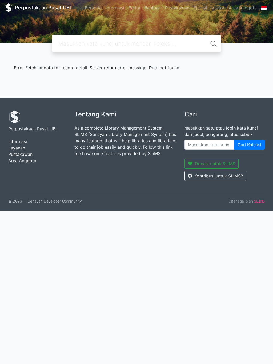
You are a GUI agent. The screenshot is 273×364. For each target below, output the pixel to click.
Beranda (93, 7)
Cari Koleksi (249, 144)
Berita (134, 7)
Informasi (115, 7)
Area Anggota (243, 7)
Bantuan (152, 7)
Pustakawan (177, 7)
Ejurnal (200, 7)
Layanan (16, 148)
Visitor (217, 7)
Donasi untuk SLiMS (215, 163)
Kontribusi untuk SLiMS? (218, 176)
